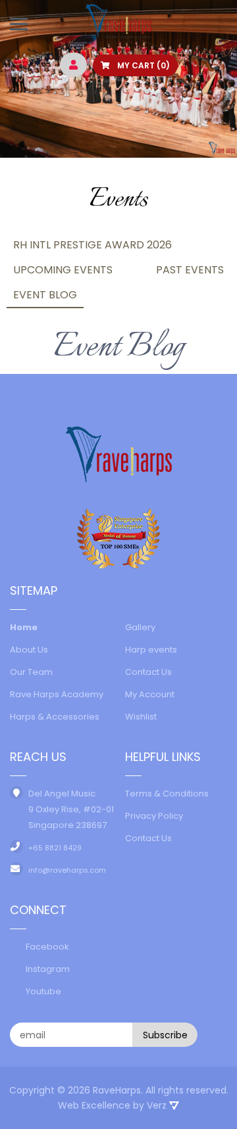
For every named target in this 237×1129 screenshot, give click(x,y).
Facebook (47, 946)
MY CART (142, 65)
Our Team (31, 672)
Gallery (140, 627)
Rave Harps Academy (56, 694)
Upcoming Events (63, 269)
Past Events (190, 269)
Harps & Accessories (54, 716)
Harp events (151, 649)
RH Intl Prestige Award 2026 (92, 244)
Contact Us (148, 672)
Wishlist (141, 716)
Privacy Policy (154, 816)
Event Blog (45, 294)
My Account (149, 694)
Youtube (43, 991)
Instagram (48, 969)
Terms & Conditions (167, 793)
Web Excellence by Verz (113, 1105)
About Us (29, 649)
